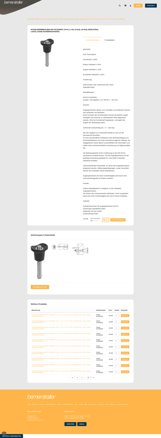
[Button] (130, 5)
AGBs (106, 404)
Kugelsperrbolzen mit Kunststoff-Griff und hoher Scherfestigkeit (101, 19)
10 (88, 377)
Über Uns (35, 404)
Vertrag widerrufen (11, 436)
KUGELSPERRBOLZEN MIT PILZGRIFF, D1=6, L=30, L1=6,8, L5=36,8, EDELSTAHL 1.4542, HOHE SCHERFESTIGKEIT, (61, 371)
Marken (59, 404)
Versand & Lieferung (122, 404)
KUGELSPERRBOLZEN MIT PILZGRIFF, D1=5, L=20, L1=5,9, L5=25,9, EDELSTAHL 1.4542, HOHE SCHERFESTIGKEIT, (61, 328)
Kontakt (81, 404)
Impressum (100, 404)
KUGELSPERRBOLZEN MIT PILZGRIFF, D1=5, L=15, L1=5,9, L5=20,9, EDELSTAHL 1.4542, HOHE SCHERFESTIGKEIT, (61, 321)
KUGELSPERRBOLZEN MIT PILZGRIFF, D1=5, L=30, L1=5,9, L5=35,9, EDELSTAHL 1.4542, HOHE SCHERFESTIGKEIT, (61, 340)
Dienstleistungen (51, 404)
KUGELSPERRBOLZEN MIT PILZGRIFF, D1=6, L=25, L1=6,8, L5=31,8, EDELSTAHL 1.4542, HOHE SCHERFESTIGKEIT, (61, 365)
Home (29, 404)
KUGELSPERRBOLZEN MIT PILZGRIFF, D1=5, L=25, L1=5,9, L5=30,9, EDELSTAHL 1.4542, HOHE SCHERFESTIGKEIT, (61, 334)
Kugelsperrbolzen (69, 19)
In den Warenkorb (117, 220)
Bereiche (41, 404)
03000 (57, 19)
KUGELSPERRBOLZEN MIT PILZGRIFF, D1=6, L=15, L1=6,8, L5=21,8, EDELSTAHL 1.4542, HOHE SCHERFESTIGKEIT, (61, 353)
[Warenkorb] (125, 5)
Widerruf (112, 404)
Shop (75, 404)
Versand (95, 220)
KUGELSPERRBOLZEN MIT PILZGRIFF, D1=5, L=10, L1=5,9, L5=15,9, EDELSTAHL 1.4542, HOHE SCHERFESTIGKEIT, (61, 315)
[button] (120, 5)
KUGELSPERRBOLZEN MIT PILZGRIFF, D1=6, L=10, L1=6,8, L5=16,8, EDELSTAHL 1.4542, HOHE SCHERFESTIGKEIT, (61, 346)
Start (29, 19)
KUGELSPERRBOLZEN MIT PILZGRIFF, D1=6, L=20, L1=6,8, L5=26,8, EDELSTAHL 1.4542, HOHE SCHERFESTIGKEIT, (61, 359)
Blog (86, 404)
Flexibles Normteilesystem (43, 19)
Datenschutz (92, 404)
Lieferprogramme (68, 404)
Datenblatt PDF (40, 287)
